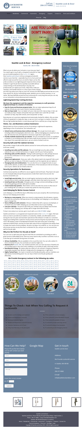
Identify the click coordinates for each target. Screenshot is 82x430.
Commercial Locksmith (31, 274)
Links (54, 423)
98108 (35, 261)
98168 (35, 267)
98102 (10, 261)
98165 (27, 267)
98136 (18, 265)
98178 (6, 269)
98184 (14, 269)
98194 (40, 269)
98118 (18, 263)
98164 (22, 267)
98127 (48, 263)
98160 (14, 267)
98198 (48, 269)
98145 (39, 265)
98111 (44, 261)
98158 (10, 267)
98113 (52, 261)
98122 (31, 263)
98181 (10, 269)
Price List (38, 17)
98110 (57, 269)
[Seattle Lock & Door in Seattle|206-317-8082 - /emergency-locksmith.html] (70, 284)
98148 (48, 265)
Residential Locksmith (11, 274)
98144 (35, 265)
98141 (31, 265)
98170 (39, 267)
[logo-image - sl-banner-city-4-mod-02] (54, 40)
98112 (48, 261)
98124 (35, 263)
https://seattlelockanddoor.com (48, 417)
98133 (10, 265)
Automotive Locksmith (50, 274)
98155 (5, 267)
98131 (56, 263)
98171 (44, 267)
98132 (5, 265)
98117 (14, 263)
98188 (23, 269)
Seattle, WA (26, 66)
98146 (44, 265)
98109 (39, 261)
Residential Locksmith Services (70, 125)
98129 (52, 263)
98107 (31, 261)
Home (8, 13)
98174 (48, 267)
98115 (5, 263)
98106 (27, 261)
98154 (56, 265)
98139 (27, 265)
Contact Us (58, 13)
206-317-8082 (46, 5)
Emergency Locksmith (70, 274)
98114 (56, 261)
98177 (56, 267)
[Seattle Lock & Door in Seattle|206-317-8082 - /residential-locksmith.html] (12, 284)
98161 (18, 267)
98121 (27, 263)
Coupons (50, 13)
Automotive (33, 13)
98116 (10, 263)
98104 (18, 261)
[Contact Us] (15, 40)
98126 (44, 263)
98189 (27, 269)
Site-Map (49, 423)
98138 (22, 265)
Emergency (42, 13)
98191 (35, 269)
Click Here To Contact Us (70, 67)
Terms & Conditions (34, 423)
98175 (52, 267)
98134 (14, 265)
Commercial (24, 13)
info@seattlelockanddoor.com (65, 378)
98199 (52, 269)
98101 (5, 261)
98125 (39, 263)
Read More (7, 32)
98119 (22, 263)
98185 (18, 269)
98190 (31, 269)
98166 (31, 267)
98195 (44, 269)
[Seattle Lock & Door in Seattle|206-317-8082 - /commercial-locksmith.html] (31, 284)
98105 (22, 261)
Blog (44, 17)
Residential (16, 13)
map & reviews (58, 415)
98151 (52, 265)
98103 (14, 261)
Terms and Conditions (69, 13)
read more (20, 32)
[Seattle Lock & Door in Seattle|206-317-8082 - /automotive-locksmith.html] (50, 284)
